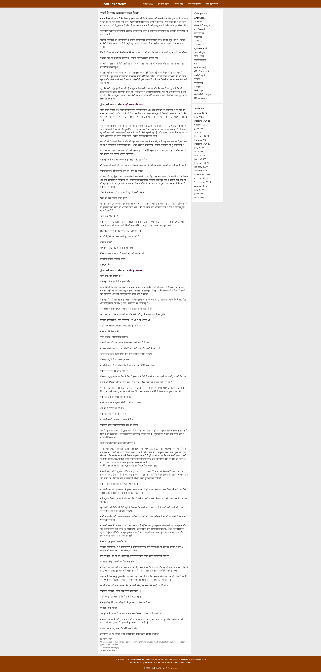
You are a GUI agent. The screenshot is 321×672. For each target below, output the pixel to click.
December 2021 (202, 120)
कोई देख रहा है (199, 29)
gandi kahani (132, 642)
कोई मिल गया (199, 33)
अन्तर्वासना (198, 21)
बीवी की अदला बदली (202, 71)
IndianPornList (136, 662)
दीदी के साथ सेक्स (109, 650)
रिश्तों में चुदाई (199, 90)
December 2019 (202, 170)
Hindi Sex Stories (158, 668)
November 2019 (202, 174)
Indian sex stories (152, 662)
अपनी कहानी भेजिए (212, 4)
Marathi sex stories (182, 662)
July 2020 (199, 147)
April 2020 (199, 155)
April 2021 (199, 132)
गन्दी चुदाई (198, 37)
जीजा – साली (199, 56)
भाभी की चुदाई (178, 4)
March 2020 (200, 159)
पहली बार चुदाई (200, 67)
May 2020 (199, 151)
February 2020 (201, 162)
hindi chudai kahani (162, 642)
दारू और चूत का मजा (133, 270)
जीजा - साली (107, 639)
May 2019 (199, 197)
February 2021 (201, 136)
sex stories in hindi (193, 659)
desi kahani (119, 642)
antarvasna (108, 642)
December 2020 (202, 143)
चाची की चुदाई (199, 52)
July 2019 (199, 189)
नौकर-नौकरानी (200, 59)
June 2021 (199, 128)
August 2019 (200, 185)
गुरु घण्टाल (198, 40)
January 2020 (201, 166)
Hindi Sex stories (113, 4)
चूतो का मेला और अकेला (134, 104)
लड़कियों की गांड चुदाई (202, 94)
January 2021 (201, 140)
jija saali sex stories (109, 644)
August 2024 (200, 113)
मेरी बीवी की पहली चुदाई (111, 647)
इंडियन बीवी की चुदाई (202, 25)
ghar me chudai (146, 642)
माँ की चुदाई (198, 82)
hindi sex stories (179, 642)
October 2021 (201, 124)
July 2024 (199, 117)
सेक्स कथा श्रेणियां (194, 4)
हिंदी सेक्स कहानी (163, 4)
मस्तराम (197, 79)
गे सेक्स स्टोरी (199, 44)
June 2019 (199, 193)
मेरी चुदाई (197, 86)
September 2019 (202, 182)
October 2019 (201, 178)
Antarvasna (148, 4)
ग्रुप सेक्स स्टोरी (200, 48)
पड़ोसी (196, 63)
